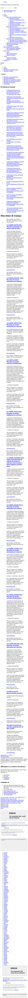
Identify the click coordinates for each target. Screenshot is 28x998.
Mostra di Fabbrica (11, 55)
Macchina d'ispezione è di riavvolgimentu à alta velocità (13, 93)
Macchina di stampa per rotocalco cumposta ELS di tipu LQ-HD (15, 726)
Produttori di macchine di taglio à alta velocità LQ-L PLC (15, 122)
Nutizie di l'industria (11, 57)
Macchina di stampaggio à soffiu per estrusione (12, 800)
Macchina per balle (5, 800)
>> (7, 755)
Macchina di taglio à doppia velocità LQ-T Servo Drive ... (15, 136)
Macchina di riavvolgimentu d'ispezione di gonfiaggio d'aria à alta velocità (15, 102)
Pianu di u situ (13, 798)
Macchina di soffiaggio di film (17, 30)
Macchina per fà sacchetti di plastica (15, 38)
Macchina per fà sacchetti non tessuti (18, 41)
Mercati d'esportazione (12, 53)
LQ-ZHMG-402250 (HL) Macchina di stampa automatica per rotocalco (14, 324)
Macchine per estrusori (12, 26)
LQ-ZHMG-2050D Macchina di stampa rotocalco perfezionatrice (14, 361)
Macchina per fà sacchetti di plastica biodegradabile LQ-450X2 (15, 149)
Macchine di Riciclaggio (12, 44)
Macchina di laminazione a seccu (17, 22)
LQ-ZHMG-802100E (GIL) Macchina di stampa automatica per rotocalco (15, 645)
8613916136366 (4, 807)
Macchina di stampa (14, 18)
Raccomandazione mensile (13, 49)
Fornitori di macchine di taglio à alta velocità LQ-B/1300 (15, 211)
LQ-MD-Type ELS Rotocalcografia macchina (15, 692)
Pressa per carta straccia (11, 802)
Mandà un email (4, 805)
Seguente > (4, 755)
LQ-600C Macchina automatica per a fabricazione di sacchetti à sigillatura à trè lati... (15, 158)
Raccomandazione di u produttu (11, 46)
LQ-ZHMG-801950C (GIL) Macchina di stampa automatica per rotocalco (15, 279)
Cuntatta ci (6, 60)
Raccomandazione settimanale (14, 48)
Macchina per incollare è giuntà (17, 25)
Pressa (19, 802)
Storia (8, 52)
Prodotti (5, 15)
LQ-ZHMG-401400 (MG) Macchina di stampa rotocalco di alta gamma (14, 596)
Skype (2, 808)
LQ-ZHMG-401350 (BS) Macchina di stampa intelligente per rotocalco (14, 413)
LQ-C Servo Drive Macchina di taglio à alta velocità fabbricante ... (15, 129)
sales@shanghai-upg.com (10, 10)
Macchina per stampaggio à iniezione (18, 28)
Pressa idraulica (13, 800)
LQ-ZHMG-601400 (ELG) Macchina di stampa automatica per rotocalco (15, 506)
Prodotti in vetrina (5, 798)
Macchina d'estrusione (15, 29)
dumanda (9, 269)
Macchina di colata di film (16, 37)
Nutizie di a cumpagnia (12, 59)
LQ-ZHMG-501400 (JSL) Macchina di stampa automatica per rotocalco (14, 550)
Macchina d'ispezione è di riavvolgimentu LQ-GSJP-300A (14, 171)
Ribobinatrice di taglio (15, 23)
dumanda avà (4, 772)
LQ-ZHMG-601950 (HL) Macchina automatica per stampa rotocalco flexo (14, 226)
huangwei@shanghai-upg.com (11, 792)
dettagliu (13, 269)
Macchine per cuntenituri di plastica (15, 42)
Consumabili (10, 45)
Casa (5, 14)
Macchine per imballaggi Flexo (14, 17)
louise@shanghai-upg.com (10, 793)
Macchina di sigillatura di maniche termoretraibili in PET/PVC (15, 116)
